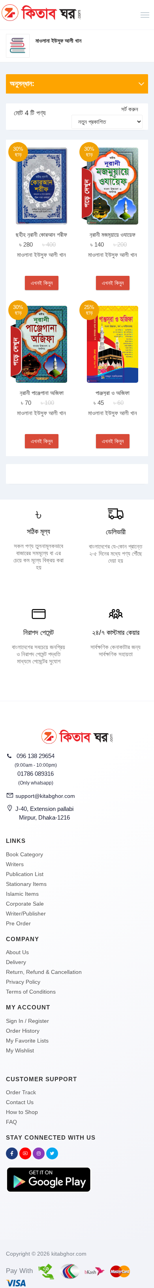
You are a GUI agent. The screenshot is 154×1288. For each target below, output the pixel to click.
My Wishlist (20, 1050)
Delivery (16, 962)
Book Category (24, 854)
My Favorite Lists (27, 1040)
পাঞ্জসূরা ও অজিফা (113, 392)
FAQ (11, 1122)
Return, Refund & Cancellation (44, 972)
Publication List (24, 874)
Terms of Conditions (31, 991)
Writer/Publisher (26, 913)
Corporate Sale (25, 903)
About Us (17, 952)
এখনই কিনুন (42, 283)
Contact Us (20, 1102)
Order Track (21, 1092)
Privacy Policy (23, 982)
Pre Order (18, 923)
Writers (15, 864)
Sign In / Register (27, 1021)
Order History (22, 1031)
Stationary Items (26, 884)
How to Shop (22, 1112)
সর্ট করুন (129, 109)
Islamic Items (22, 894)
